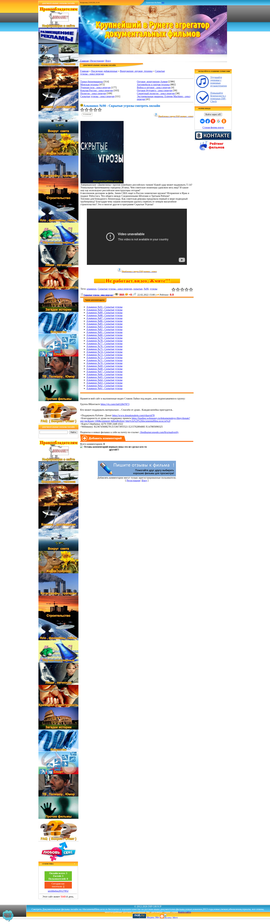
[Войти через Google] (218, 121)
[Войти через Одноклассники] (224, 121)
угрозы (153, 289)
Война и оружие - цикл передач (154, 87)
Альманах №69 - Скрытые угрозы (104, 366)
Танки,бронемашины (91, 81)
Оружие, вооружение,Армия (152, 81)
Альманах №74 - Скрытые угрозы (104, 352)
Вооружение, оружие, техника (136, 71)
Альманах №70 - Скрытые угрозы (104, 363)
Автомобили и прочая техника (153, 84)
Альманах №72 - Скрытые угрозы (104, 357)
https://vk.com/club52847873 (115, 404)
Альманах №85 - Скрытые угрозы (104, 323)
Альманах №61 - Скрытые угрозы (104, 388)
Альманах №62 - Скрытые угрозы (104, 385)
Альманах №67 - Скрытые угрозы (104, 371)
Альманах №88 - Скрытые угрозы (104, 315)
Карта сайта (184, 912)
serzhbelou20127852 (58, 891)
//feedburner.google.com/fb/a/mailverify (159, 432)
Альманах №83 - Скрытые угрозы (104, 326)
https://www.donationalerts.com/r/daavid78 (133, 415)
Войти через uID (213, 114)
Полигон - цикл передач (93, 93)
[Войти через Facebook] (207, 121)
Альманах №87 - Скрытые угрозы (104, 318)
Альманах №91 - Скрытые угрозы (104, 307)
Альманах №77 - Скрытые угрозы (104, 343)
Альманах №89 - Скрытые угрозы (104, 312)
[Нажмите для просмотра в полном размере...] (102, 182)
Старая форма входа (213, 127)
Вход (108, 60)
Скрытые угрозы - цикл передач (97, 96)
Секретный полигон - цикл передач (156, 93)
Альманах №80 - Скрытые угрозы (104, 335)
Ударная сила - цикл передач (95, 87)
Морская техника (89, 84)
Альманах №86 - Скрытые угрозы (104, 321)
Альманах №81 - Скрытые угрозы (104, 332)
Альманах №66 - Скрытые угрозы (104, 374)
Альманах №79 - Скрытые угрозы (104, 338)
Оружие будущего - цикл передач (154, 90)
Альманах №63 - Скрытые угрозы (104, 382)
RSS (163, 2)
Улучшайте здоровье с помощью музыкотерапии (218, 81)
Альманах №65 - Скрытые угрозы (104, 377)
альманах (92, 289)
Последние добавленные (104, 71)
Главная (84, 60)
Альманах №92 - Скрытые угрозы (104, 309)
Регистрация (97, 60)
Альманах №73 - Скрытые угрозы (104, 354)
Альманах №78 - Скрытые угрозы (104, 340)
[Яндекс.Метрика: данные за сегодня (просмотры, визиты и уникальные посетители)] (171, 916)
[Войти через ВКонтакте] (202, 121)
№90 (146, 289)
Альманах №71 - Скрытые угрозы (104, 360)
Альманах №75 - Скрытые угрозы (104, 349)
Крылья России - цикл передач (96, 90)
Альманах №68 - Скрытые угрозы (104, 368)
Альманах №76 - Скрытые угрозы (104, 346)
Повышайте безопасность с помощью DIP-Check (218, 97)
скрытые (137, 289)
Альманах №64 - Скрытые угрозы (104, 380)
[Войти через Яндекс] (213, 121)
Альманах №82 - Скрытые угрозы (104, 329)
